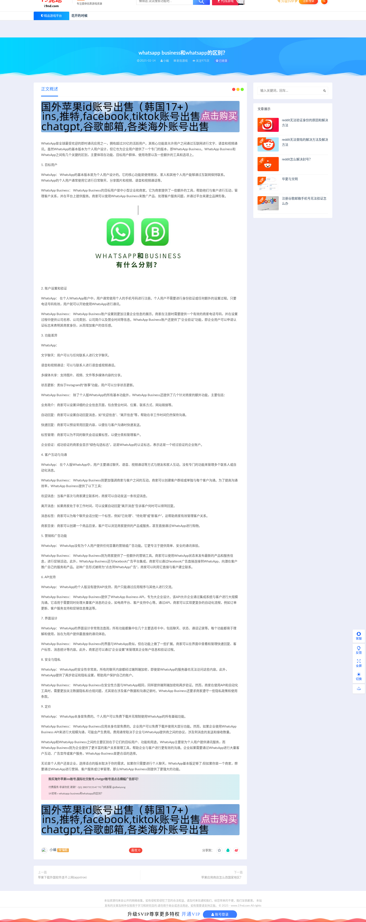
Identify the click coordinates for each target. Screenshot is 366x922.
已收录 (222, 60)
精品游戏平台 (53, 15)
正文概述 (49, 89)
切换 (359, 679)
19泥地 (53, 793)
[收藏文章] (219, 850)
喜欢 (135, 850)
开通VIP (191, 914)
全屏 (359, 665)
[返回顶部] (359, 688)
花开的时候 (79, 15)
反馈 (359, 652)
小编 (53, 850)
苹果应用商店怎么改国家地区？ (222, 877)
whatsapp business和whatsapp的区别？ (81, 793)
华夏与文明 (290, 179)
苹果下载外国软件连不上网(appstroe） (63, 877)
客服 (359, 638)
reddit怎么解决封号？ (297, 159)
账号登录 (221, 914)
